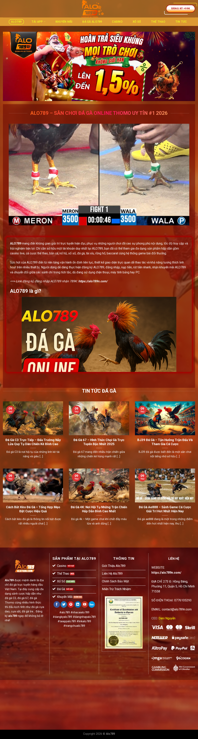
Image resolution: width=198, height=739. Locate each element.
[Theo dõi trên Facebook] (57, 604)
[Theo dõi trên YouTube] (85, 604)
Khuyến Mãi (64, 21)
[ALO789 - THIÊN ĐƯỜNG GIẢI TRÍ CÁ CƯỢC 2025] (92, 8)
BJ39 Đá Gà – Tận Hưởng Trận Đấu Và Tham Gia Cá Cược (165, 442)
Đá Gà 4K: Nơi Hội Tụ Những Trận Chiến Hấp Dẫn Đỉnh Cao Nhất (99, 509)
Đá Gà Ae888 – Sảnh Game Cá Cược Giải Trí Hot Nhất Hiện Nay (165, 509)
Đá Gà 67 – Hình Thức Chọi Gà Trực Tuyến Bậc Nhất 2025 (98, 442)
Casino (117, 21)
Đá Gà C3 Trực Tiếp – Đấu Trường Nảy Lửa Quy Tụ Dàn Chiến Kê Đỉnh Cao (33, 442)
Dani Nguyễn (167, 618)
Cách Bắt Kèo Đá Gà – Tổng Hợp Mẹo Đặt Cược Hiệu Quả (33, 509)
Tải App (37, 21)
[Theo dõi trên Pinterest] (70, 604)
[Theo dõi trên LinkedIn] (78, 604)
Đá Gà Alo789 (92, 21)
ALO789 (15, 243)
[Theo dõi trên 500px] (92, 604)
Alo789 (16, 21)
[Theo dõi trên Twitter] (64, 604)
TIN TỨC (181, 21)
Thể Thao (158, 21)
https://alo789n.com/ (93, 281)
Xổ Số (137, 21)
